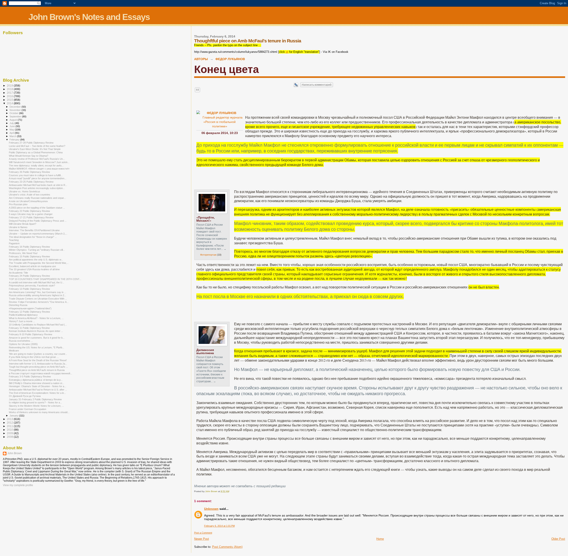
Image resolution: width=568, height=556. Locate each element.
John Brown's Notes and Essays (89, 17)
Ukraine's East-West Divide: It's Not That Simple (35, 149)
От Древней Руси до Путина (25, 396)
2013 (10, 419)
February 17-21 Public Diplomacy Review (31, 217)
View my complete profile (18, 485)
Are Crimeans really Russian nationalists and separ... (37, 198)
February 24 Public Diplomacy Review (29, 275)
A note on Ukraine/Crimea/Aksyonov (28, 201)
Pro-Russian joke (18, 204)
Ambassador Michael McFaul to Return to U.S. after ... (38, 389)
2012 (10, 422)
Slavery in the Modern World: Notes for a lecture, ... (36, 405)
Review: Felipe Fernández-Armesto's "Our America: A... (39, 302)
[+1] (237, 85)
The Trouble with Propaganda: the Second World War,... (39, 263)
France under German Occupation (27, 409)
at (287, 51)
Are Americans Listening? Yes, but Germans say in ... (37, 292)
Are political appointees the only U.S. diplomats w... (36, 259)
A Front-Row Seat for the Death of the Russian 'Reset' (38, 360)
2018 (10, 89)
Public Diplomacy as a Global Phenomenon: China (36, 152)
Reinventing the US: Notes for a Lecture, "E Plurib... (36, 347)
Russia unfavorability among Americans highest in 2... (37, 295)
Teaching (14, 240)
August (14, 119)
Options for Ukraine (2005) (23, 344)
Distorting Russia (18, 305)
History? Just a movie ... (22, 321)
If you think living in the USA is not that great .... (34, 357)
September (16, 116)
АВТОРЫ (201, 59)
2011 (10, 426)
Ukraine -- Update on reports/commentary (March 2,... (38, 233)
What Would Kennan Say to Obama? (28, 155)
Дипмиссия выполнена (205, 351)
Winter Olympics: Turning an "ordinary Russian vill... (37, 249)
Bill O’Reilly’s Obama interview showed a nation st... (36, 383)
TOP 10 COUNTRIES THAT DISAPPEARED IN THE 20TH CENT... (45, 279)
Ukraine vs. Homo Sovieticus (24, 191)
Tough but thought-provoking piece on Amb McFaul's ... (38, 366)
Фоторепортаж (208, 254)
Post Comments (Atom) (227, 546)
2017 (10, 92)
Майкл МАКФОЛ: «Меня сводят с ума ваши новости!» (39, 168)
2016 (10, 96)
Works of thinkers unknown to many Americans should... (39, 412)
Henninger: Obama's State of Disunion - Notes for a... (37, 386)
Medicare (14, 350)
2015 (10, 99)
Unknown (211, 509)
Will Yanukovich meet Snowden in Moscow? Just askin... (39, 162)
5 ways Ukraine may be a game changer (31, 214)
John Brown (14, 453)
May (12, 129)
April (12, 133)
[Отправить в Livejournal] (296, 86)
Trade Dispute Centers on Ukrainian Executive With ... (38, 298)
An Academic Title (18, 272)
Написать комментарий (316, 84)
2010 (10, 429)
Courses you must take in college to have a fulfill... (36, 175)
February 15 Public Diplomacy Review (29, 256)
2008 (10, 436)
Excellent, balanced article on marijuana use (32, 266)
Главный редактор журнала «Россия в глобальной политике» (223, 122)
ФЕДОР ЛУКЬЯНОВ (230, 59)
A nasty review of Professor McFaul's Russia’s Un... (37, 159)
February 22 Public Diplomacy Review (29, 211)
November (16, 110)
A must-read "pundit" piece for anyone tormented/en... (37, 178)
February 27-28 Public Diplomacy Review (31, 142)
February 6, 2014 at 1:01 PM (219, 525)
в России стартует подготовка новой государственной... (40, 373)
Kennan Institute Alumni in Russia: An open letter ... (36, 331)
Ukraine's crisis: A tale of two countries (29, 194)
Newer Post (201, 538)
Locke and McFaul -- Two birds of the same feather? (37, 146)
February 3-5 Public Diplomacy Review (30, 376)
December (16, 106)
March (13, 136)
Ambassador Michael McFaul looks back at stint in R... (38, 185)
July (12, 123)
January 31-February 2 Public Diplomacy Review (35, 399)
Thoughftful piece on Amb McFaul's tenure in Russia (37, 370)
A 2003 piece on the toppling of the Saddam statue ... (37, 207)
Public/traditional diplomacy (23, 314)
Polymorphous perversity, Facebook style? (32, 285)
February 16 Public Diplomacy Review (29, 246)
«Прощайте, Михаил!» (205, 219)
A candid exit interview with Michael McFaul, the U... (36, 282)
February (15, 139)
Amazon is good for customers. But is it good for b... (37, 337)
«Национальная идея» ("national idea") (30, 308)
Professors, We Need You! (23, 253)
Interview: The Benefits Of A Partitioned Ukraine (34, 230)
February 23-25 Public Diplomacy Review (31, 181)
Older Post (558, 538)
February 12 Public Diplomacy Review (29, 311)
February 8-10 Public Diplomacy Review (30, 334)
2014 (10, 103)
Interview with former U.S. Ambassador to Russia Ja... (38, 363)
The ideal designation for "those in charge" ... (33, 237)
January (14, 415)
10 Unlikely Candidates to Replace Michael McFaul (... (38, 324)
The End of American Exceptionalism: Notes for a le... (37, 393)
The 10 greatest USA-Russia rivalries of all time (34, 269)
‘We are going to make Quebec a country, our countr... (38, 354)
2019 (10, 85)
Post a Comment (203, 532)
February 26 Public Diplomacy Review (29, 172)
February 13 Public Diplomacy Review (29, 289)
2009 (10, 433)
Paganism (14, 243)
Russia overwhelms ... (21, 340)
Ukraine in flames (18, 227)
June (13, 126)
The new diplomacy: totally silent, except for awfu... (36, 165)
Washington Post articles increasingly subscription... (37, 188)
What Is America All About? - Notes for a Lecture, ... (36, 318)
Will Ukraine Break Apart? (22, 224)
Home (380, 538)
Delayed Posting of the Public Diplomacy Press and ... (38, 220)
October (14, 113)
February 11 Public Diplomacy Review (29, 328)
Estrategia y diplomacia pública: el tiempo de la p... (36, 380)
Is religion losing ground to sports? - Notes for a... (35, 402)
